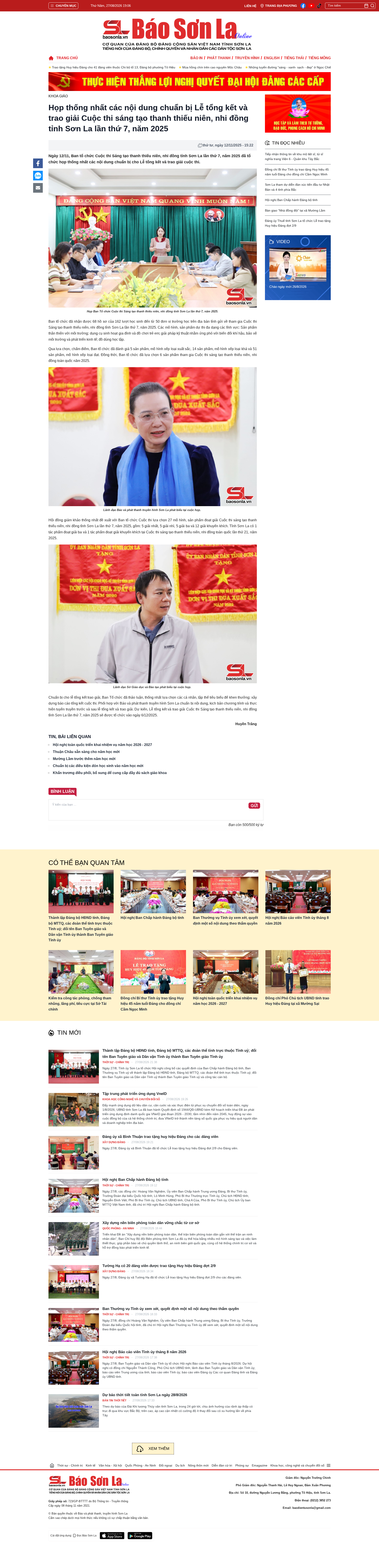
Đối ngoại (165, 1465)
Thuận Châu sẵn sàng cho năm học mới (86, 752)
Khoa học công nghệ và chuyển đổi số (131, 1099)
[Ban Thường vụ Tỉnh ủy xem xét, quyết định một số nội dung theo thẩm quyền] (225, 891)
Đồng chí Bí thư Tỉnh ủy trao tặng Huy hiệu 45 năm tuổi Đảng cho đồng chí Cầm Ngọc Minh (152, 1003)
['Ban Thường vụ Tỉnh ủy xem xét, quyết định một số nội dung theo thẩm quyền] (73, 1325)
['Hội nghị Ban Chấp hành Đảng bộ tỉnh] (73, 1195)
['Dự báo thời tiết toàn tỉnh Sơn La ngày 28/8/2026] (73, 1411)
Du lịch (180, 1465)
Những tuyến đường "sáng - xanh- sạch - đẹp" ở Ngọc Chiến (291, 67)
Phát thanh (219, 58)
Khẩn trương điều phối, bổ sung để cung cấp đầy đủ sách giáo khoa (110, 773)
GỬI (254, 805)
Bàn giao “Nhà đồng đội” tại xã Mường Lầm (295, 210)
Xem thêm (158, 1448)
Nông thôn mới (198, 1465)
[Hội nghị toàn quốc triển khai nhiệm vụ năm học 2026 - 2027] (225, 972)
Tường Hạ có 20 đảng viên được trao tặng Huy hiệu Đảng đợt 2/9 (159, 1266)
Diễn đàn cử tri (222, 1465)
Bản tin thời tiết (114, 1400)
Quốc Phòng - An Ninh (118, 1228)
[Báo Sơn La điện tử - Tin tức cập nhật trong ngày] (176, 34)
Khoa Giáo (58, 96)
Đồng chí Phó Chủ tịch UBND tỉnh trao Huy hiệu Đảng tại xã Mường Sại (297, 1001)
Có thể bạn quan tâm (86, 862)
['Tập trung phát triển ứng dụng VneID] (73, 1110)
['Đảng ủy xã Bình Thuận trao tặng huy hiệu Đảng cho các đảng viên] (73, 1152)
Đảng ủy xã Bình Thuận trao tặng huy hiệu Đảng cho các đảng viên (160, 1137)
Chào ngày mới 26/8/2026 (287, 286)
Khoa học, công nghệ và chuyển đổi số (297, 1465)
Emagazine (259, 1465)
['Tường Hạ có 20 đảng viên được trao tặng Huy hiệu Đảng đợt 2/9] (73, 1282)
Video (283, 241)
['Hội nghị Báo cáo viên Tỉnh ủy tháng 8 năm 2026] (73, 1368)
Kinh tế (90, 1465)
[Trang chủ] (51, 1465)
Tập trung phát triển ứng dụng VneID (134, 1094)
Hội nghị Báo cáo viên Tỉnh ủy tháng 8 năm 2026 (297, 920)
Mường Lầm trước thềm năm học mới (84, 759)
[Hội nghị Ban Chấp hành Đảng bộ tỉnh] (153, 891)
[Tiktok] (319, 5)
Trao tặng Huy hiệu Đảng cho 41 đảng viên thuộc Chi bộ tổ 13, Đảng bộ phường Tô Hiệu (113, 67)
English (272, 58)
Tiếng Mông (319, 58)
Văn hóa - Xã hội (110, 1465)
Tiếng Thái (294, 58)
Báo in (196, 58)
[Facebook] (303, 5)
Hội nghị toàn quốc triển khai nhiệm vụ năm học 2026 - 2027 (102, 745)
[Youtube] (311, 6)
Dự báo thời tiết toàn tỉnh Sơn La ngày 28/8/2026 (144, 1395)
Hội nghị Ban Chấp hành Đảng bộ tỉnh (291, 200)
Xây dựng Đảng (114, 1142)
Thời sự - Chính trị (116, 1062)
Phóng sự (242, 1465)
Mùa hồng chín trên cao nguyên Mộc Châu (212, 67)
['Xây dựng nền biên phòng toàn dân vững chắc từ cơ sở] (73, 1239)
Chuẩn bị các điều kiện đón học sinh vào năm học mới (98, 766)
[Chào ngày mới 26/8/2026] (299, 264)
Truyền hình (247, 58)
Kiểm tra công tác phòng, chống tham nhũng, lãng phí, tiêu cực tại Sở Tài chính (79, 1003)
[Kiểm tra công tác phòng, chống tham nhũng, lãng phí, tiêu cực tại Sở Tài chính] (81, 972)
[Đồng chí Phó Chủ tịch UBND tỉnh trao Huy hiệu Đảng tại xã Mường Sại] (298, 972)
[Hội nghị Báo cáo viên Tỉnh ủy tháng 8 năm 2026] (298, 891)
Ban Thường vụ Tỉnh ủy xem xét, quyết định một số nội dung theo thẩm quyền (225, 920)
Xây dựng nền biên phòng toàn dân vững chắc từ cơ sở (150, 1223)
